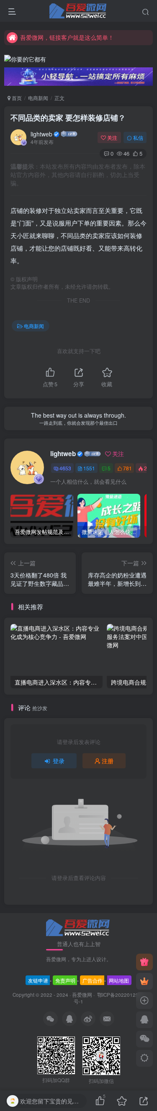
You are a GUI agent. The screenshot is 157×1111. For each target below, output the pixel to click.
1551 (89, 468)
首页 (16, 97)
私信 (138, 137)
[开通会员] (144, 981)
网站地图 (119, 980)
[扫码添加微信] (144, 1039)
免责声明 (65, 980)
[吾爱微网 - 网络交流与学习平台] (78, 927)
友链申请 (38, 980)
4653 (65, 468)
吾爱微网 (82, 994)
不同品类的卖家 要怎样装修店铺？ (68, 117)
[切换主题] (144, 1058)
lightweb (41, 134)
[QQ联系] (144, 1019)
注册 (107, 761)
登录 (58, 761)
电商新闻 (38, 97)
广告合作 (92, 980)
